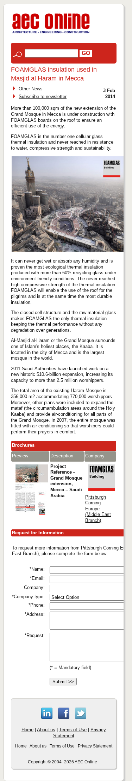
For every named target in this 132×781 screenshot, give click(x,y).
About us (46, 729)
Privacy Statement (95, 746)
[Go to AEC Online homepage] (51, 33)
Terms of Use (73, 729)
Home (27, 729)
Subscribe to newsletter (43, 96)
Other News (31, 88)
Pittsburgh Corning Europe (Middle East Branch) (98, 508)
